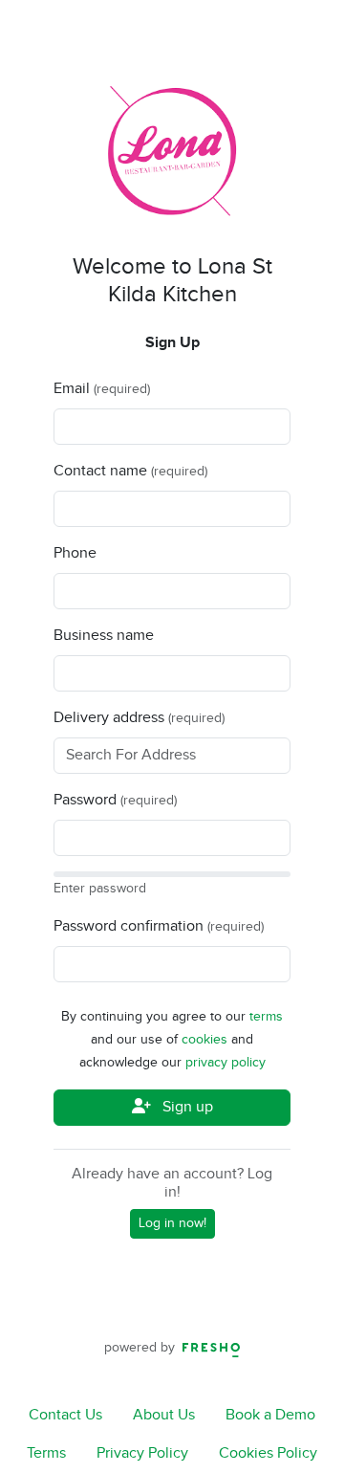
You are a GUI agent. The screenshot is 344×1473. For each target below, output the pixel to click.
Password (85, 800)
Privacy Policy (142, 1453)
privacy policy (225, 1062)
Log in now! (172, 1223)
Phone (75, 553)
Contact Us (65, 1415)
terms (266, 1016)
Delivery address (109, 718)
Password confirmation (129, 926)
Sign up (186, 1107)
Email (72, 389)
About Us (164, 1415)
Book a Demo (270, 1415)
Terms (46, 1453)
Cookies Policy (268, 1453)
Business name (104, 636)
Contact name (100, 471)
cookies (206, 1039)
